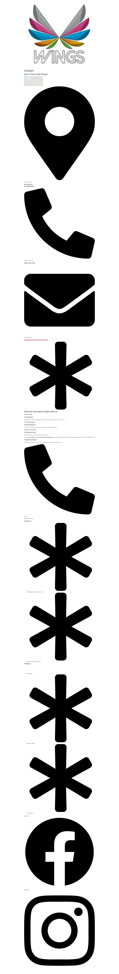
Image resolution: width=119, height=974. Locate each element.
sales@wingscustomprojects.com (36, 340)
